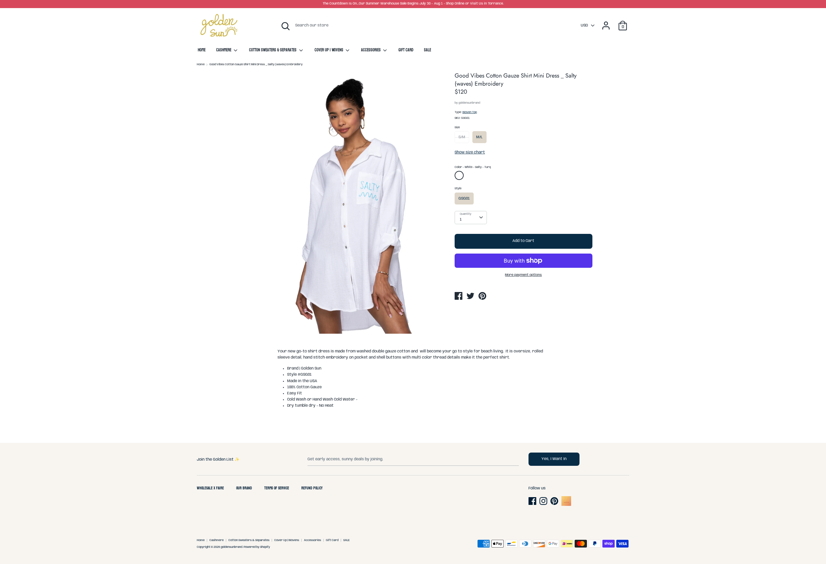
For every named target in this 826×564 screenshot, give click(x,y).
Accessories (371, 50)
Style (458, 188)
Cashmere (224, 50)
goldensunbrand (469, 102)
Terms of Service (276, 488)
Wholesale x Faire (210, 488)
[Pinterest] (554, 501)
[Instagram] (544, 501)
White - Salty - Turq (460, 176)
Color (473, 167)
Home (202, 50)
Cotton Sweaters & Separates (273, 50)
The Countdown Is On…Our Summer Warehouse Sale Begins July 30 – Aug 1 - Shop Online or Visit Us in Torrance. (413, 3)
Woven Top (469, 112)
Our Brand (244, 488)
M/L (479, 137)
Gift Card (405, 50)
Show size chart (470, 152)
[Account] (605, 22)
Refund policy (312, 488)
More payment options (523, 275)
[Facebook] (533, 501)
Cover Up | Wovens (329, 50)
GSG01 (464, 198)
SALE (427, 50)
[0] (622, 22)
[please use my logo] (566, 505)
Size (457, 127)
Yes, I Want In (554, 459)
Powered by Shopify (257, 547)
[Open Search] (285, 26)
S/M (461, 137)
